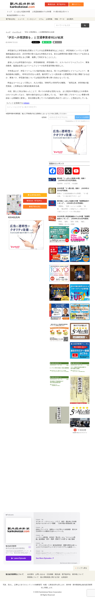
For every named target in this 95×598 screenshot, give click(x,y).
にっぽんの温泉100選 (22, 12)
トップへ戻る (82, 568)
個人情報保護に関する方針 (50, 577)
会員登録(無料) (35, 195)
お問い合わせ (40, 574)
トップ (9, 12)
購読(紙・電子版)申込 (57, 4)
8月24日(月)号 (14, 217)
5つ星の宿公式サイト (61, 12)
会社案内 (70, 19)
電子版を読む (11, 19)
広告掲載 (50, 574)
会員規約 (64, 577)
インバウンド (16, 32)
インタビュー (31, 19)
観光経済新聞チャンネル (16, 15)
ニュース (21, 19)
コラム (41, 19)
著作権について (78, 574)
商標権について (33, 577)
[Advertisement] (26, 139)
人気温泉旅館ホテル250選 (41, 12)
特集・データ (59, 19)
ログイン (77, 4)
